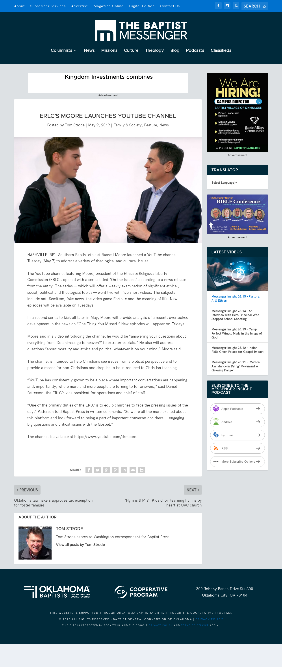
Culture (131, 51)
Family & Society (127, 125)
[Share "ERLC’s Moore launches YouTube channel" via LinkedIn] (124, 470)
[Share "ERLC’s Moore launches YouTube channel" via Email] (132, 470)
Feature (150, 125)
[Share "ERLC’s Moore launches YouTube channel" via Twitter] (97, 470)
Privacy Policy (209, 619)
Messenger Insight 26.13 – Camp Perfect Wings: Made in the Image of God (237, 333)
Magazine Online (109, 6)
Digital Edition (142, 6)
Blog (175, 51)
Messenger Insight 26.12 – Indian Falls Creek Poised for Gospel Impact (237, 350)
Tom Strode (75, 125)
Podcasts (195, 51)
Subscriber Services (48, 6)
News (89, 51)
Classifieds (221, 51)
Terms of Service (195, 625)
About (19, 6)
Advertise (79, 6)
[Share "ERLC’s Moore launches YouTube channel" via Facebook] (88, 470)
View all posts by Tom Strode (80, 545)
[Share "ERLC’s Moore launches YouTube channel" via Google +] (106, 470)
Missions (109, 51)
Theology (154, 51)
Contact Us (170, 6)
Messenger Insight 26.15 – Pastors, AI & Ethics (236, 298)
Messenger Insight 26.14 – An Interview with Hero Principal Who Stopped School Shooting (235, 315)
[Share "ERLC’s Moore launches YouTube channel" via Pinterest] (115, 470)
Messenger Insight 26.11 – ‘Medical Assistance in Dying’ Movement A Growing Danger (236, 366)
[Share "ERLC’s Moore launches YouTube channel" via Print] (141, 470)
